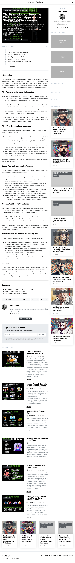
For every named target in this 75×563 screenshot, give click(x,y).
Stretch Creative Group (19, 558)
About (46, 555)
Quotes (59, 555)
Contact (71, 555)
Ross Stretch (12, 33)
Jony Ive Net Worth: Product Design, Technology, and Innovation (62, 190)
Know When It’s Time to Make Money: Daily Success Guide (36, 498)
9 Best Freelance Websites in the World (37, 439)
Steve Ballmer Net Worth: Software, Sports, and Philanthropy (61, 338)
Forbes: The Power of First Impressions (15, 291)
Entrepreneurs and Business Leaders (60, 112)
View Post (29, 379)
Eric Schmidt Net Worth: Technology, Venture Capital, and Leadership (62, 279)
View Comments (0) (25, 318)
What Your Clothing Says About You (16, 54)
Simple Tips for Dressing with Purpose (17, 57)
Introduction (10, 50)
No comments (28, 34)
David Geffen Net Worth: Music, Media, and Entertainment (61, 308)
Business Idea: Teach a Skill (36, 412)
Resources (12, 66)
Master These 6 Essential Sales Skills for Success (37, 385)
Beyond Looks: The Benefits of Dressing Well (19, 61)
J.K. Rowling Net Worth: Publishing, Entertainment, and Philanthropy (62, 249)
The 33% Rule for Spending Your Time (35, 352)
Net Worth (56, 114)
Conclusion (10, 64)
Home (42, 555)
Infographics (23, 10)
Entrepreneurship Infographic (11, 10)
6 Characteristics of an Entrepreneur (36, 466)
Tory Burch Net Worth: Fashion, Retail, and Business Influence (60, 220)
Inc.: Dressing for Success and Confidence (16, 293)
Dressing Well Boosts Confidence (16, 59)
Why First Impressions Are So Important (17, 52)
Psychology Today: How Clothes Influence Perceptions (19, 289)
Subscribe (41, 334)
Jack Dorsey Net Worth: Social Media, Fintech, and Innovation (61, 161)
